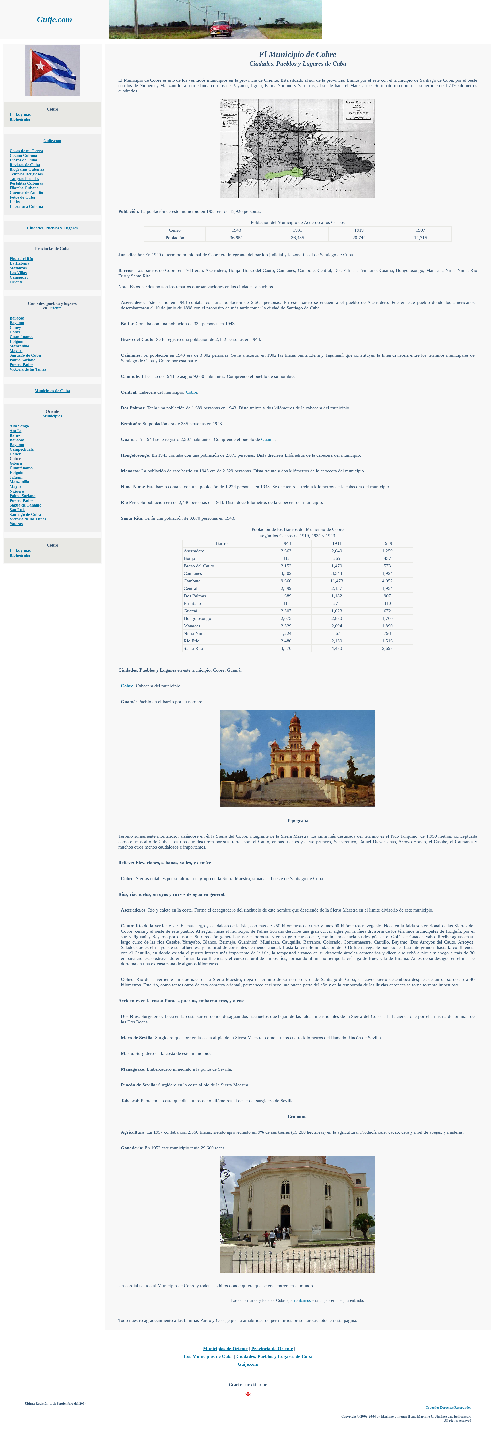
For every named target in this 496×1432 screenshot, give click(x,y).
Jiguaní (16, 477)
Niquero (17, 491)
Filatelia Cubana (24, 188)
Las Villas (18, 272)
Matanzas (18, 268)
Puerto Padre (21, 364)
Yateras (16, 524)
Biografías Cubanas (27, 169)
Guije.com (52, 140)
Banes (15, 435)
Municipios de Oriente (225, 1348)
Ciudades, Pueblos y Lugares (52, 228)
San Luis (17, 510)
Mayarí (16, 350)
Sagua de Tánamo (25, 505)
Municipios (52, 416)
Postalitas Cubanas (26, 183)
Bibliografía (20, 119)
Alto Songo (19, 426)
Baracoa (17, 318)
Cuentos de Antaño (26, 192)
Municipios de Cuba (52, 390)
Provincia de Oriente (272, 1348)
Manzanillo (19, 346)
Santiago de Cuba (25, 355)
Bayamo (17, 323)
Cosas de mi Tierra (26, 151)
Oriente (16, 282)
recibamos (302, 1300)
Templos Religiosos (26, 174)
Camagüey (19, 277)
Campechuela (22, 449)
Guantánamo (21, 336)
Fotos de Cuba (22, 197)
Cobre (15, 332)
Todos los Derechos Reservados (448, 1408)
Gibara (16, 463)
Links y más (20, 114)
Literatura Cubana (26, 206)
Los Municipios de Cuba (208, 1356)
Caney (15, 327)
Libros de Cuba (23, 160)
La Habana (19, 263)
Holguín (17, 341)
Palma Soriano (22, 360)
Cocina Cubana (23, 155)
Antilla (15, 431)
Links (15, 202)
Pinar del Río (21, 258)
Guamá (268, 439)
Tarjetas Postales (24, 178)
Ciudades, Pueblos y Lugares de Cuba (274, 1356)
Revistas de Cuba (25, 164)
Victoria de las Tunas (28, 369)
